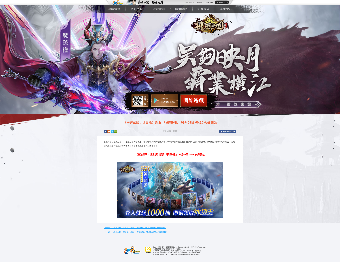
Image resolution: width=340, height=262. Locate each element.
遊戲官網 (114, 9)
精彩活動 (136, 9)
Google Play (164, 100)
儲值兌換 (209, 2)
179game (116, 2)
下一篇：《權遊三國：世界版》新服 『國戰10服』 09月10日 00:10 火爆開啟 (135, 232)
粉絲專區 (203, 9)
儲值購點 (181, 9)
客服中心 (200, 2)
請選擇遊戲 (221, 2)
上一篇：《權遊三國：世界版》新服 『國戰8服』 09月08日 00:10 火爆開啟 (135, 228)
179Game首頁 (189, 2)
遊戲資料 (159, 9)
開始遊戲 (193, 100)
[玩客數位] (131, 250)
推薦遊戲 (145, 2)
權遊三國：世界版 (210, 25)
